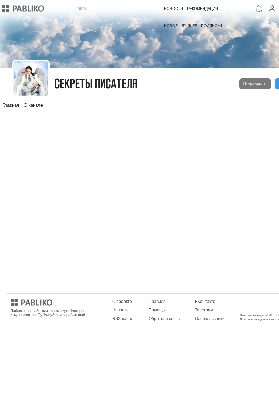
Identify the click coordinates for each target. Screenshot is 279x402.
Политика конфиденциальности (259, 319)
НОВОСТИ (173, 8)
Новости (120, 310)
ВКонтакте (205, 301)
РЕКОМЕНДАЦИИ (202, 8)
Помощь (157, 310)
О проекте (122, 301)
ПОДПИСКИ (211, 26)
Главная (10, 105)
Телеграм (204, 310)
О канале (33, 105)
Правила (157, 301)
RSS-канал (122, 318)
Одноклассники (210, 318)
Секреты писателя (96, 84)
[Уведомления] (258, 8)
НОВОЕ (171, 26)
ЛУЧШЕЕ (189, 26)
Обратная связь (164, 318)
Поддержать (255, 83)
